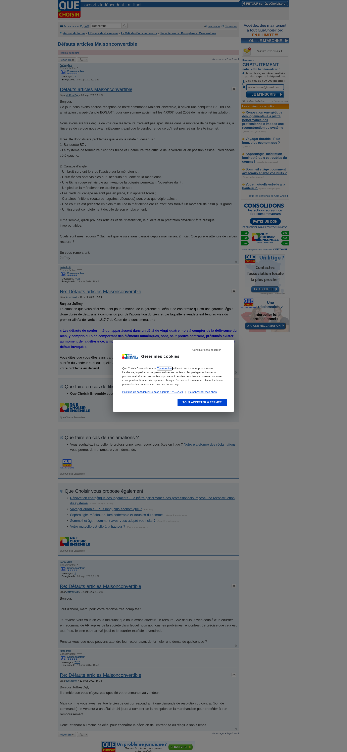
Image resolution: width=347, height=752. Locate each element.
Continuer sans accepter (206, 349)
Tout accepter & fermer (202, 402)
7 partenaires (164, 368)
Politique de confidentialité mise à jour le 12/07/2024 (152, 391)
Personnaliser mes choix (202, 391)
